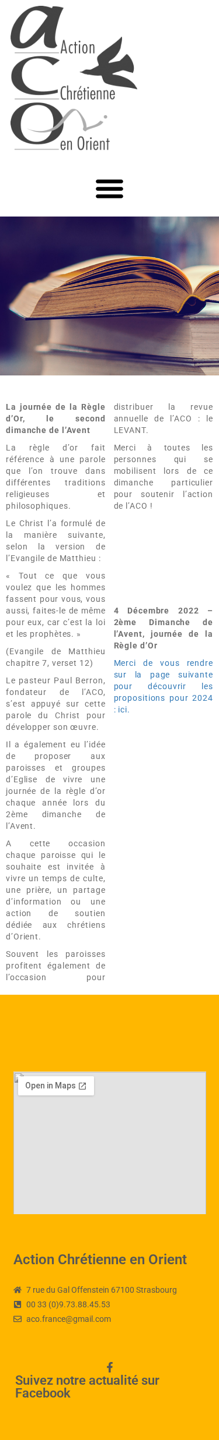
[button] (109, 188)
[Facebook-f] (110, 1367)
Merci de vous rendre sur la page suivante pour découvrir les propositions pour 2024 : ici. (164, 686)
